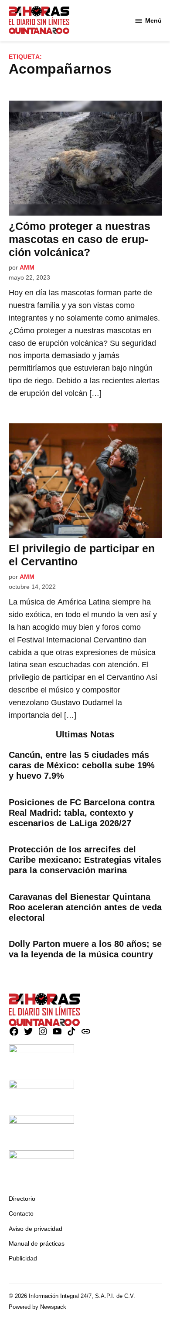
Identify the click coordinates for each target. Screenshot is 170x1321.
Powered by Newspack (37, 1307)
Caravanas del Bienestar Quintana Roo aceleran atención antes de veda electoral (85, 907)
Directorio (22, 1198)
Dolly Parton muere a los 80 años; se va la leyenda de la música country (85, 949)
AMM (27, 267)
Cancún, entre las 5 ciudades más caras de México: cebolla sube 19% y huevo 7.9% (82, 765)
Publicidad (23, 1258)
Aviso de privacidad (35, 1228)
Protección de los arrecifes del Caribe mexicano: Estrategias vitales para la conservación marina (85, 860)
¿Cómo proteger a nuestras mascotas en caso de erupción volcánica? (79, 239)
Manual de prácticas (37, 1243)
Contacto (21, 1213)
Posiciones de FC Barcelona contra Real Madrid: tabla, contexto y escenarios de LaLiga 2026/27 (82, 812)
